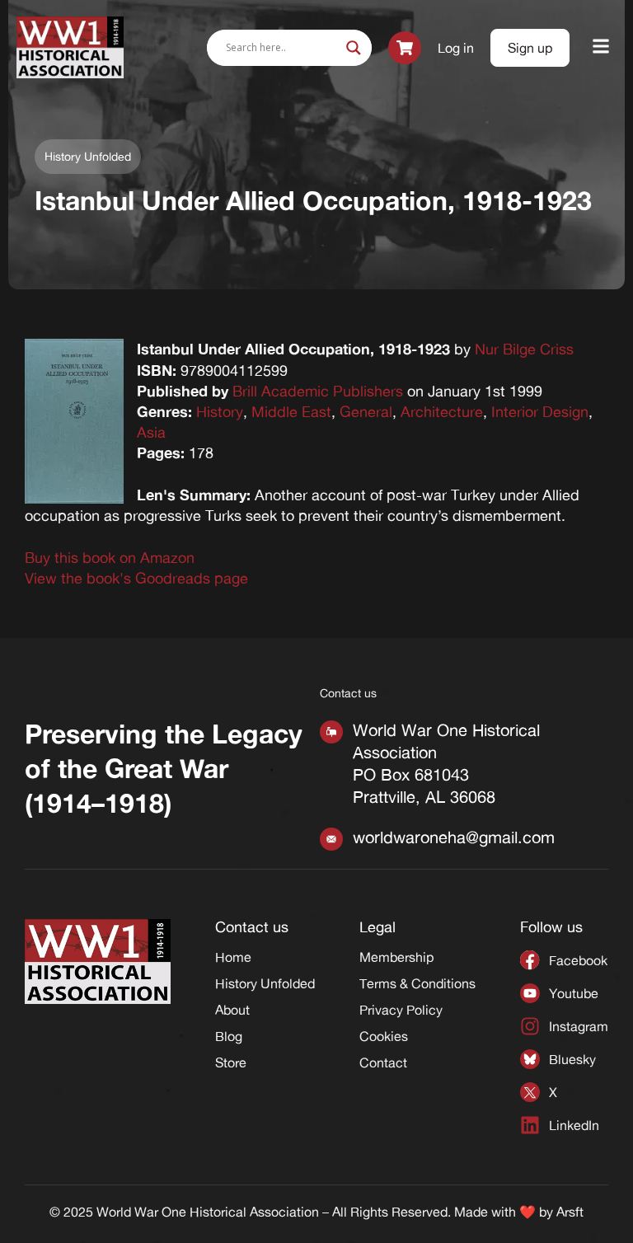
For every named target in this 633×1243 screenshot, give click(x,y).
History (219, 411)
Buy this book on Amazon (110, 557)
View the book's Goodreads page (136, 578)
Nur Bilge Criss (524, 349)
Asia (151, 432)
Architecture (442, 411)
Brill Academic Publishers (317, 391)
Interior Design (539, 411)
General (366, 411)
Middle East (291, 411)
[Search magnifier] (353, 47)
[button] (601, 47)
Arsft (570, 1211)
